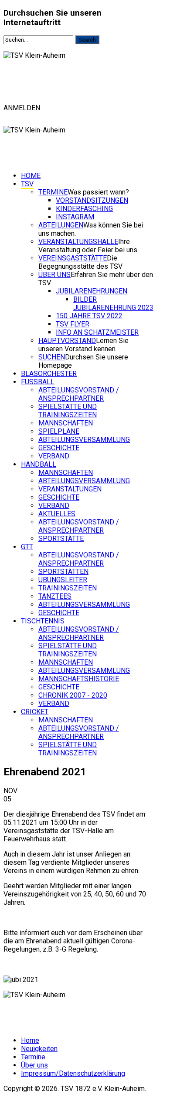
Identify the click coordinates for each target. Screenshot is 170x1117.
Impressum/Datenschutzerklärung (73, 1073)
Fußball (37, 382)
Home (31, 175)
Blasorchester (49, 373)
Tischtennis (43, 621)
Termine (53, 192)
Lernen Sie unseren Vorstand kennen (83, 344)
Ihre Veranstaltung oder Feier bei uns (87, 245)
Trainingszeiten (67, 588)
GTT (27, 547)
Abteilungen (60, 225)
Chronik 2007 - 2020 (72, 695)
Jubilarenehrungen (91, 291)
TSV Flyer (72, 324)
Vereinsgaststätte (72, 258)
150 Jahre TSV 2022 (89, 316)
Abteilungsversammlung (84, 439)
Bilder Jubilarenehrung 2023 (113, 303)
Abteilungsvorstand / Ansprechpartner (78, 394)
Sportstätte (61, 538)
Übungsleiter (62, 580)
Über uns (54, 274)
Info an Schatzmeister (97, 332)
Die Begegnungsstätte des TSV (80, 262)
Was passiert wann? (98, 192)
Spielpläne (58, 431)
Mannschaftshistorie (78, 679)
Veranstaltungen (70, 489)
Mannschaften (65, 423)
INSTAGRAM (75, 217)
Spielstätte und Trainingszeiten (67, 410)
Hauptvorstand (67, 340)
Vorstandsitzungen (92, 200)
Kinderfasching (84, 208)
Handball (38, 464)
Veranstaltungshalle (78, 241)
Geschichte (58, 448)
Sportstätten (63, 571)
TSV (27, 184)
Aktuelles (56, 514)
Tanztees (54, 596)
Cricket (34, 712)
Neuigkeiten (39, 1049)
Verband (53, 456)
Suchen (51, 357)
